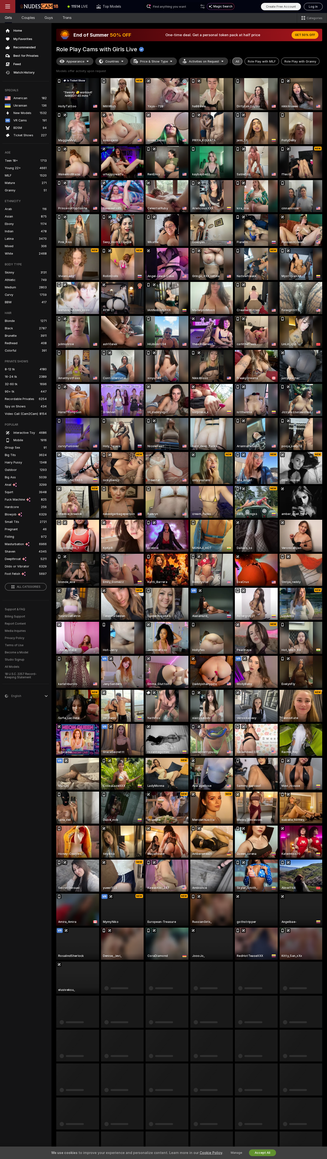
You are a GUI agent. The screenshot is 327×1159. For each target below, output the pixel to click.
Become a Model (16, 652)
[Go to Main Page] (39, 6)
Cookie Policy (211, 1153)
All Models (12, 666)
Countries (112, 61)
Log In (313, 6)
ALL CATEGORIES (28, 586)
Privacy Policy (14, 638)
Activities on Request (204, 61)
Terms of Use (14, 645)
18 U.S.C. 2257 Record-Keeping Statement (21, 675)
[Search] (202, 6)
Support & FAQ (15, 609)
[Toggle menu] (7, 6)
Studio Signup (14, 659)
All (237, 61)
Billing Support (15, 616)
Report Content (15, 623)
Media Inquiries (15, 631)
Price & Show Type (154, 61)
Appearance (75, 61)
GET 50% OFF (305, 35)
